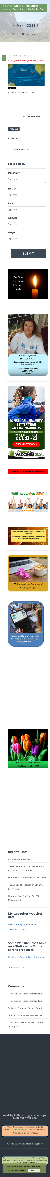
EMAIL (12, 203)
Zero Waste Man (16, 967)
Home (15, 34)
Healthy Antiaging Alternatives (22, 924)
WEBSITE (12, 218)
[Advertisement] (25, 690)
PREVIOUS (14, 129)
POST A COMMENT (33, 116)
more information (19, 1170)
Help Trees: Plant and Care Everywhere (26, 957)
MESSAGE (14, 173)
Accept (34, 1170)
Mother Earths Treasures (20, 6)
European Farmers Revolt (20, 859)
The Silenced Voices (17, 929)
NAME (12, 188)
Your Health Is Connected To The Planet (27, 877)
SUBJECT (12, 232)
